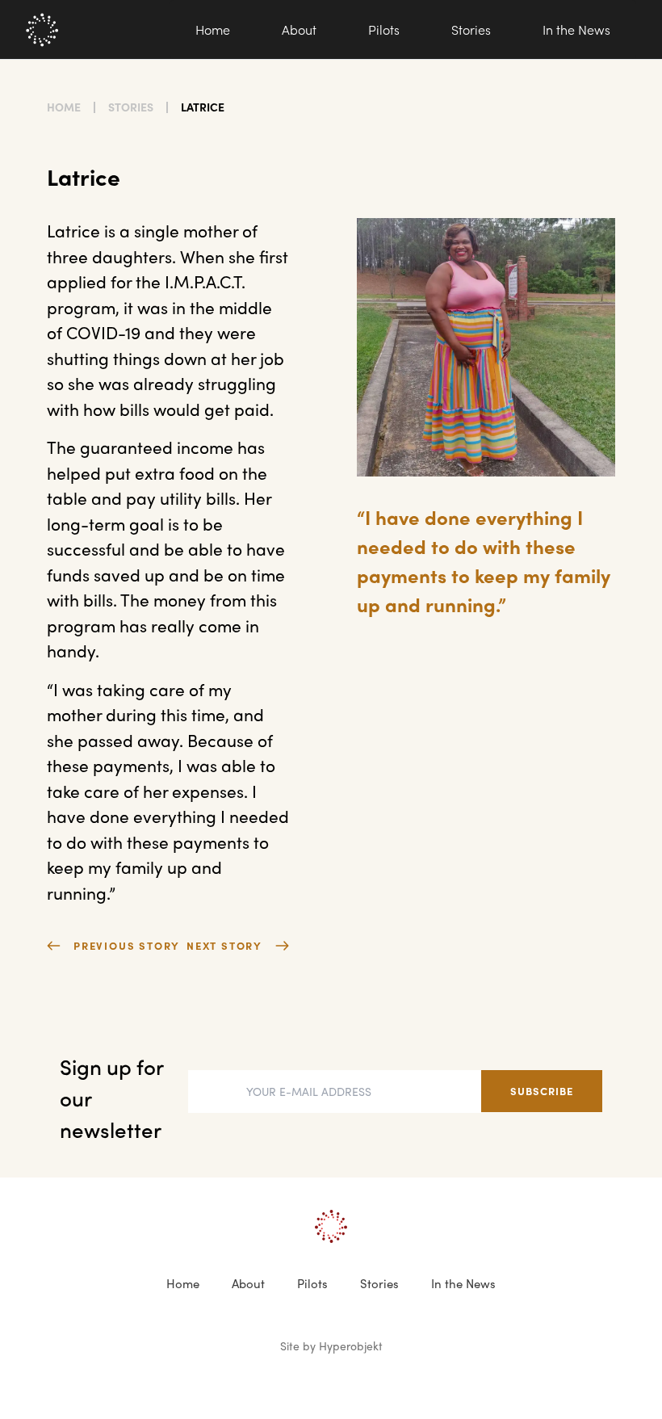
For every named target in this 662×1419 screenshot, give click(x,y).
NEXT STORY (224, 945)
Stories (471, 29)
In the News (576, 29)
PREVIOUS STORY (126, 945)
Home (212, 29)
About (299, 29)
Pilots (384, 29)
